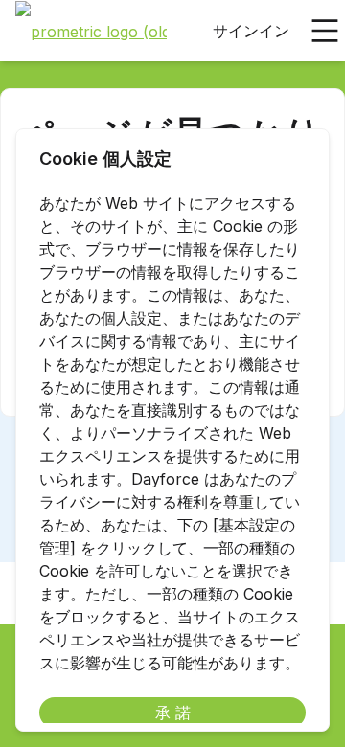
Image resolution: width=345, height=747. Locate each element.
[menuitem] (91, 31)
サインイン (251, 30)
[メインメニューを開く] (325, 30)
